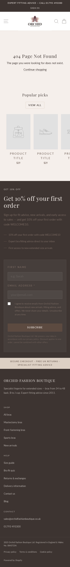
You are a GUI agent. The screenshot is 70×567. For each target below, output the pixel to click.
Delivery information (15, 485)
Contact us (9, 493)
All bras (8, 414)
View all (34, 105)
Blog (6, 501)
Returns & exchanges (15, 478)
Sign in (34, 8)
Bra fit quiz (9, 470)
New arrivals (10, 445)
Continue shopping (35, 69)
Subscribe (35, 327)
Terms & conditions (28, 552)
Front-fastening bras (14, 429)
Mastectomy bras (13, 422)
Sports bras (10, 437)
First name (17, 267)
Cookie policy (46, 552)
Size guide (9, 462)
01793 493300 (12, 526)
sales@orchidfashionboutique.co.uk (22, 518)
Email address (21, 285)
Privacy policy (10, 552)
